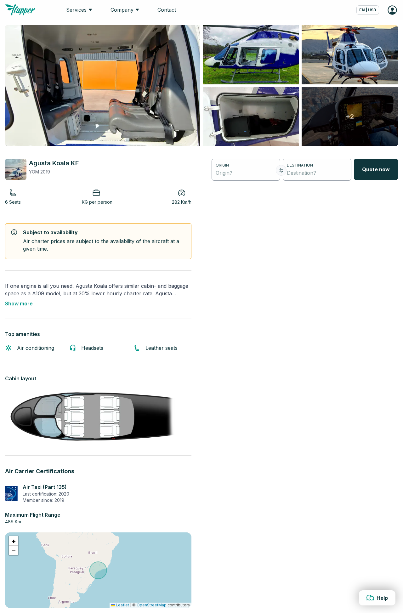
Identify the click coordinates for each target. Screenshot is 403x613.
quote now (376, 169)
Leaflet (122, 605)
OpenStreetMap (152, 605)
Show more (19, 303)
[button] (13, 541)
